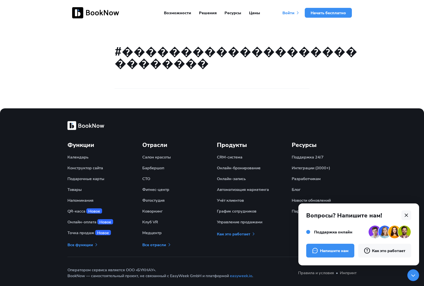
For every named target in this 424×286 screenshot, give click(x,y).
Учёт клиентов (230, 200)
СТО (146, 178)
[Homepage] (96, 12)
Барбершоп (153, 167)
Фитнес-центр (155, 189)
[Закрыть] (413, 275)
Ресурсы (233, 12)
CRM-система (229, 156)
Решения (208, 12)
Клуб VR (150, 221)
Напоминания (80, 200)
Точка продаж (88, 232)
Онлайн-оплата (89, 221)
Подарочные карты (85, 178)
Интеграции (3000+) (311, 167)
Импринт (348, 272)
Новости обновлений (311, 200)
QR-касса (83, 211)
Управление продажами (239, 221)
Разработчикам (306, 178)
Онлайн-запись (231, 178)
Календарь (78, 156)
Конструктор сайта (85, 167)
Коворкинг (152, 211)
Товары (74, 189)
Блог (296, 189)
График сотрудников (236, 211)
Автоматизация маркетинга (243, 189)
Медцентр (152, 232)
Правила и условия (316, 272)
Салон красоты (156, 156)
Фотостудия (153, 200)
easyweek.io (241, 275)
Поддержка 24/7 (308, 156)
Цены (254, 12)
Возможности (177, 12)
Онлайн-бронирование (239, 167)
